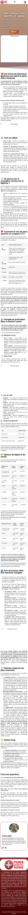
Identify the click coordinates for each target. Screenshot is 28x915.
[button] (15, 2)
